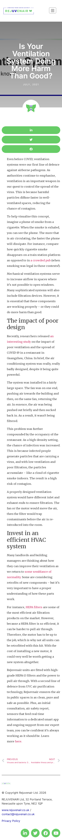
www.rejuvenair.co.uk (15, 810)
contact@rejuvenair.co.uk (18, 814)
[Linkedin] (25, 833)
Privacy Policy (11, 821)
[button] (31, 130)
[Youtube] (56, 833)
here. (18, 741)
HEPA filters (34, 607)
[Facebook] (45, 833)
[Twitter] (35, 833)
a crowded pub (40, 260)
